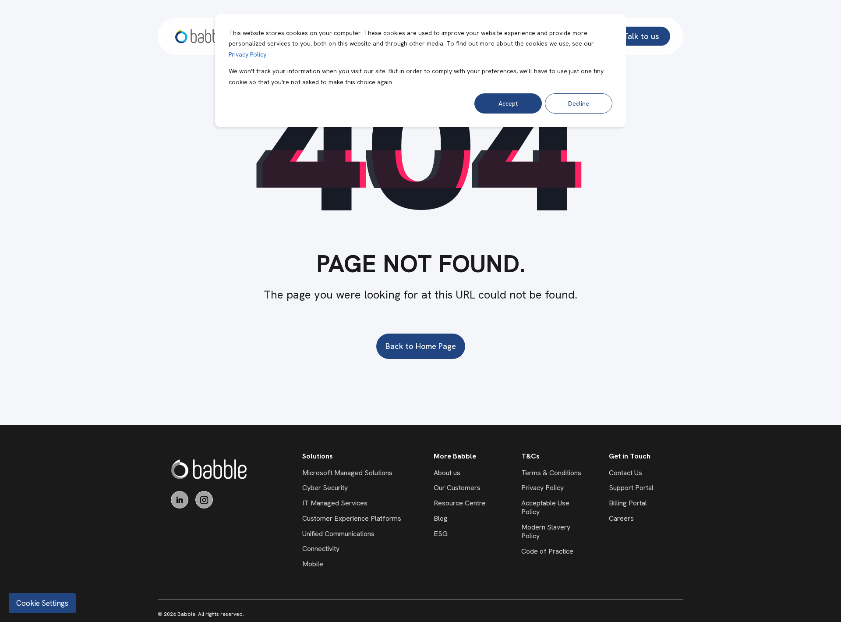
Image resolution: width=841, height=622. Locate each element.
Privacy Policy (247, 54)
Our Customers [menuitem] (457, 487)
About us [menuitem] (447, 472)
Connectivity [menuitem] (320, 548)
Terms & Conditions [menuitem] (551, 472)
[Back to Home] (202, 36)
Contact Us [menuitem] (625, 472)
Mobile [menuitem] (312, 564)
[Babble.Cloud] (209, 469)
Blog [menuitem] (441, 518)
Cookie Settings (42, 603)
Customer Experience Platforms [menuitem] (351, 518)
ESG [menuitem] (441, 533)
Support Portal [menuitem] (631, 487)
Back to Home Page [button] (420, 346)
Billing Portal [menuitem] (628, 503)
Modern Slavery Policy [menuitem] (545, 531)
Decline (578, 103)
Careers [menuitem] (621, 518)
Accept (508, 103)
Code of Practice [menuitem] (547, 551)
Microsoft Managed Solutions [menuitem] (347, 472)
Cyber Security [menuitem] (325, 487)
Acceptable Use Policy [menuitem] (545, 507)
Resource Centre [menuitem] (460, 503)
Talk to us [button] (641, 36)
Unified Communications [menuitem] (338, 533)
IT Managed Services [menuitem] (334, 503)
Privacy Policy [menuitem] (542, 487)
